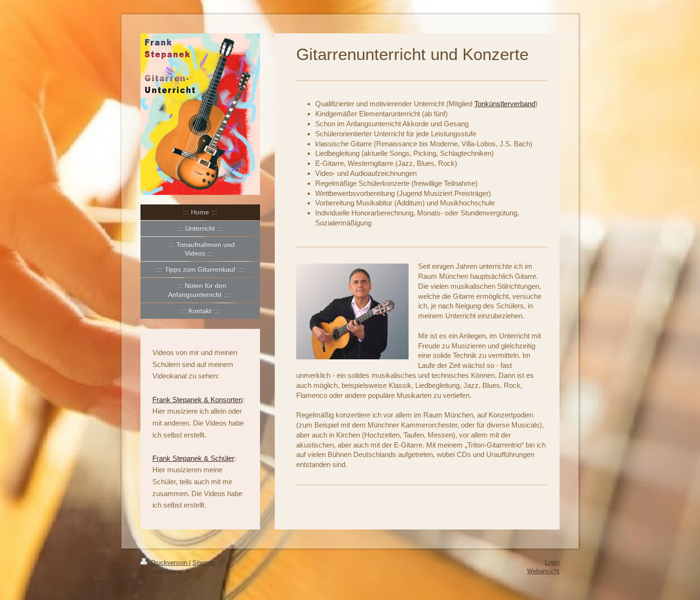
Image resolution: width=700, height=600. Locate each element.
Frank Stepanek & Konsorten (197, 400)
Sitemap (203, 562)
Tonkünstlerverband (504, 104)
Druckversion (169, 562)
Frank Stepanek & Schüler (193, 458)
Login (552, 562)
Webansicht (543, 571)
